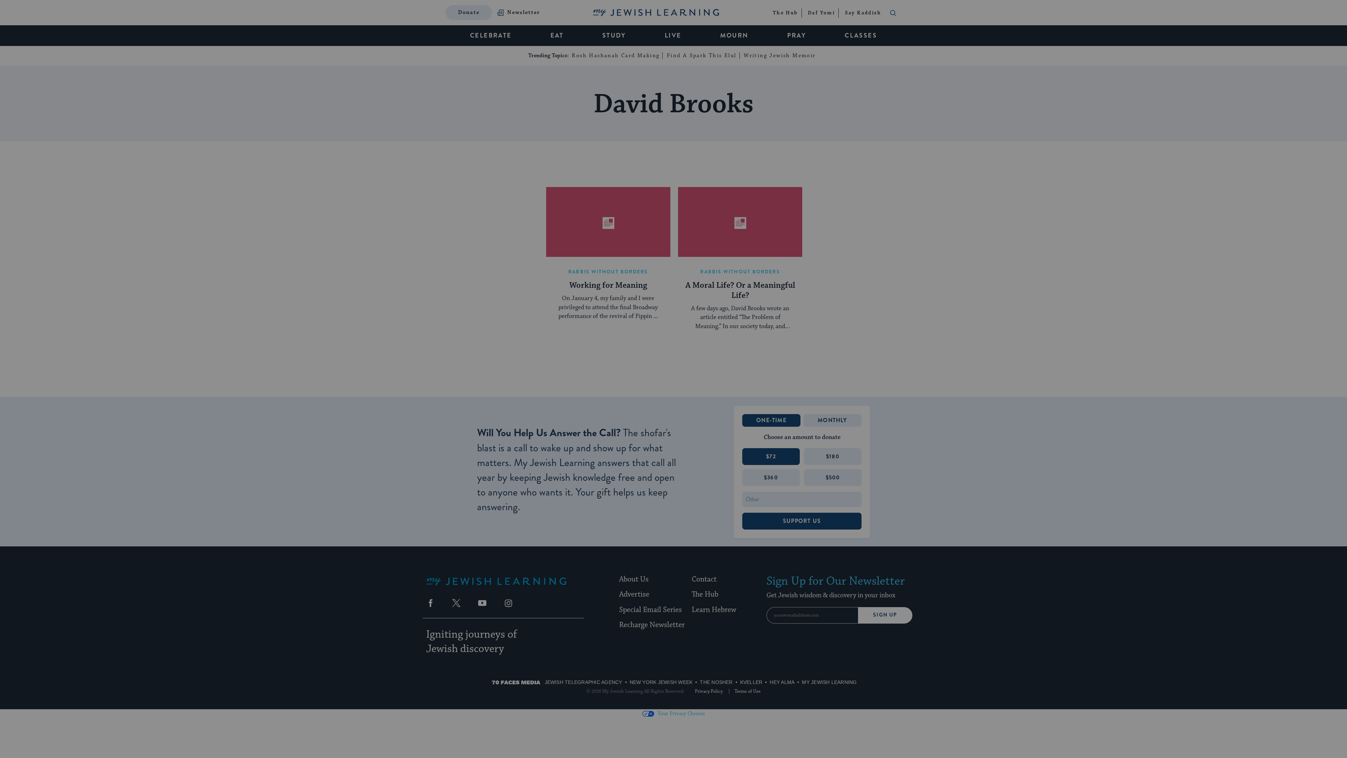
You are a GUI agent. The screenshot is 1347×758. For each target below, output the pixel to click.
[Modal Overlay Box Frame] (673, 379)
